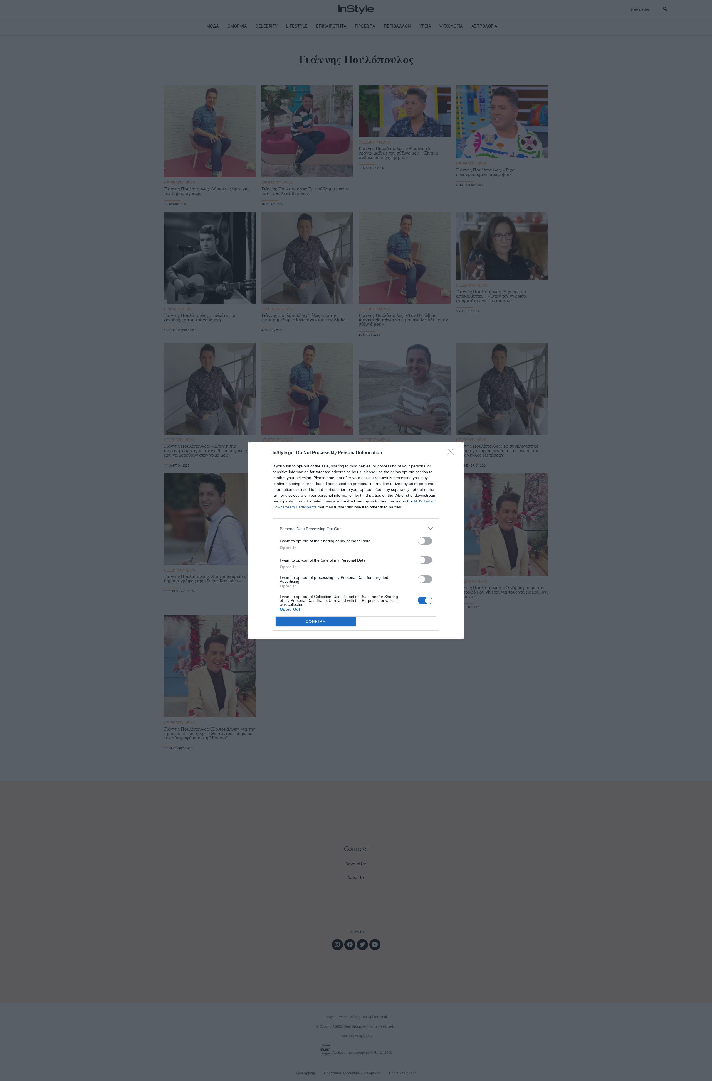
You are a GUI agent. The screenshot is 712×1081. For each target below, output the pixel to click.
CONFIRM (316, 621)
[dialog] (356, 540)
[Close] (452, 453)
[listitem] (356, 528)
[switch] (425, 541)
